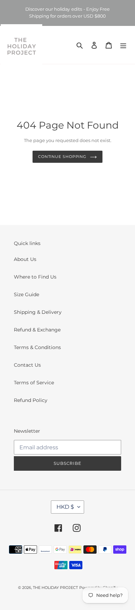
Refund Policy (30, 400)
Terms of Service (34, 382)
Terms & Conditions (37, 347)
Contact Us (27, 365)
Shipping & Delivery (38, 312)
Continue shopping (62, 156)
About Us (25, 259)
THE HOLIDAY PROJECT (55, 587)
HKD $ (65, 507)
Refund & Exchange (37, 330)
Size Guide (26, 294)
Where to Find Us (35, 277)
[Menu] (123, 45)
